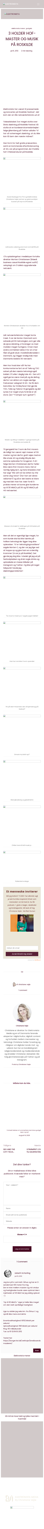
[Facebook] (13, 977)
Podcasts (29, 14)
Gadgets (29, 28)
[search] (33, 14)
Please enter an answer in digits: (22, 1227)
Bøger (30, 14)
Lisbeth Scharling (22, 1273)
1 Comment (23, 990)
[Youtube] (26, 1519)
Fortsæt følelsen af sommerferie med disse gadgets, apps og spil (24, 1131)
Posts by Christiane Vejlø (21, 1064)
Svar (37, 1350)
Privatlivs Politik (27, 1486)
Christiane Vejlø (26, 14)
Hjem (25, 14)
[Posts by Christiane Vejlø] (13, 984)
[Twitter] (18, 977)
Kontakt (31, 14)
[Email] (22, 977)
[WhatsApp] (27, 977)
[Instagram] (18, 1519)
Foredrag (27, 14)
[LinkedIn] (31, 977)
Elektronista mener (18, 28)
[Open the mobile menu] (38, 4)
